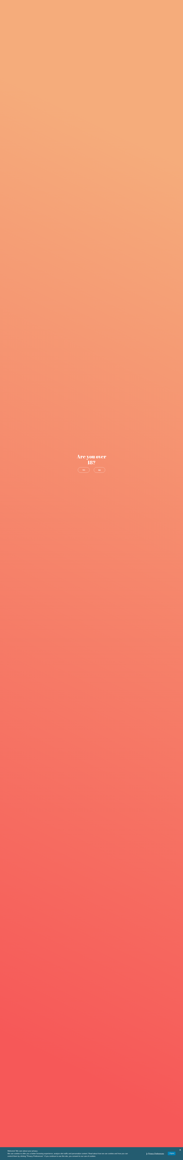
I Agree (171, 1153)
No (99, 470)
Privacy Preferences (156, 1154)
